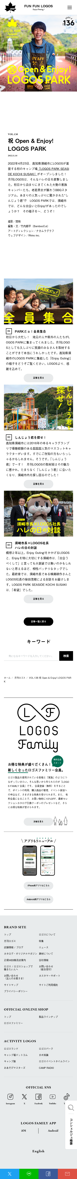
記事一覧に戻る (38, 621)
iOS (23, 1131)
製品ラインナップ (48, 1017)
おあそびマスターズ (14, 1068)
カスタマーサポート (49, 975)
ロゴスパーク (46, 1048)
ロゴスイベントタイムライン (54, 1061)
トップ (7, 934)
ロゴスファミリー (13, 1023)
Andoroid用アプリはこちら (39, 899)
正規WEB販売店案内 (15, 960)
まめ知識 (43, 1055)
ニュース (43, 947)
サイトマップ (11, 985)
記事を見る (38, 377)
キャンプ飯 (10, 1061)
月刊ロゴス (10, 941)
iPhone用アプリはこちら (39, 885)
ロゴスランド (11, 1048)
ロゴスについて (47, 934)
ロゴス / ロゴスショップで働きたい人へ (18, 968)
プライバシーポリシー (16, 991)
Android (53, 1131)
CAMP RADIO (46, 1068)
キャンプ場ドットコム (16, 1055)
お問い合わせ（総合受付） (46, 968)
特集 (41, 941)
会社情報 (43, 960)
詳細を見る (38, 821)
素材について (46, 953)
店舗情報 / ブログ (13, 947)
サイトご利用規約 (48, 985)
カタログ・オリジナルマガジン (20, 953)
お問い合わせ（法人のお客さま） (14, 977)
